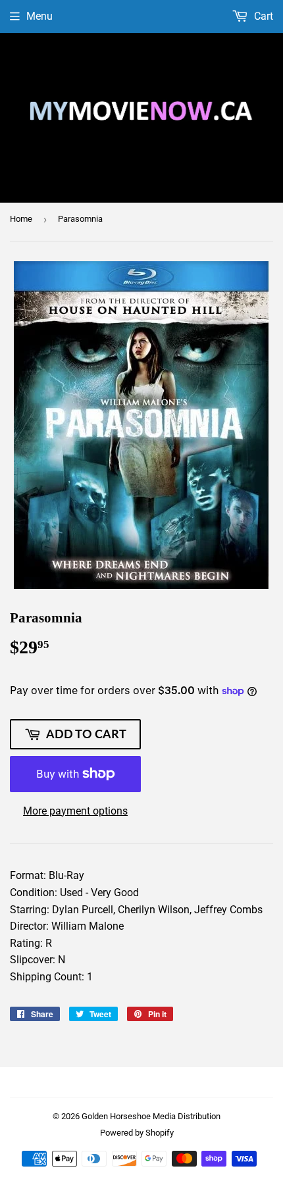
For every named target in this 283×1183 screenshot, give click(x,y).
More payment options (75, 811)
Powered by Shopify (137, 1133)
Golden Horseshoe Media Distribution (151, 1116)
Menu (39, 16)
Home (21, 219)
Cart (262, 16)
